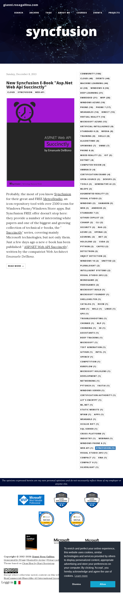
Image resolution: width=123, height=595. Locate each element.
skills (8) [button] (104, 136)
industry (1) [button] (88, 438)
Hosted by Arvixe (36, 560)
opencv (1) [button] (86, 356)
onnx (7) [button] (104, 145)
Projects (114, 12)
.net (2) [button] (102, 237)
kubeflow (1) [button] (88, 366)
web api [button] (39, 92)
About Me (64, 12)
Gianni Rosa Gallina (43, 556)
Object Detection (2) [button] (93, 256)
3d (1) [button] (102, 328)
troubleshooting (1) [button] (93, 318)
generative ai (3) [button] (105, 184)
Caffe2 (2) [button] (102, 246)
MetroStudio (52, 199)
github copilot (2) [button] (91, 217)
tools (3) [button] (86, 184)
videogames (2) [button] (89, 285)
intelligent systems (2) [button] (95, 270)
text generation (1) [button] (93, 347)
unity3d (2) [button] (108, 261)
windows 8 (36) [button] (99, 88)
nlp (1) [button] (101, 323)
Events (97, 12)
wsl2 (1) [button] (97, 308)
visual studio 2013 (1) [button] (93, 452)
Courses (82, 12)
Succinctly (14, 232)
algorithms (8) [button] (89, 141)
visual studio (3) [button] (91, 198)
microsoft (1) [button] (89, 342)
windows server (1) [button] (92, 390)
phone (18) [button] (86, 107)
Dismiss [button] (76, 584)
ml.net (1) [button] (86, 404)
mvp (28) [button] (105, 97)
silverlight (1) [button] (89, 467)
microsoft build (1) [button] (92, 289)
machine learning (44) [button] (94, 83)
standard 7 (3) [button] (89, 213)
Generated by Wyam (14, 560)
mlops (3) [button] (86, 189)
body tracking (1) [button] (91, 337)
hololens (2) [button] (88, 241)
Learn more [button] (81, 576)
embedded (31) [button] (89, 97)
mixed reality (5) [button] (91, 155)
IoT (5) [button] (108, 155)
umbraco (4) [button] (87, 169)
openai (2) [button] (100, 232)
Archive (34, 12)
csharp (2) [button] (86, 222)
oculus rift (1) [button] (89, 424)
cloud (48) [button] (86, 78)
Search (18, 12)
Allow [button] (103, 584)
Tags (48, 12)
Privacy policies (55, 560)
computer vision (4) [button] (92, 165)
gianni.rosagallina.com (20, 5)
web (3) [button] (84, 208)
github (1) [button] (86, 352)
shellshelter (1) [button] (90, 299)
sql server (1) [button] (89, 428)
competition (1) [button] (90, 361)
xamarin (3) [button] (105, 203)
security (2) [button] (87, 227)
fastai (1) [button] (104, 385)
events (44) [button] (103, 78)
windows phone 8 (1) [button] (93, 443)
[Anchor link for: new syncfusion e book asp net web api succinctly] (4, 83)
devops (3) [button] (109, 179)
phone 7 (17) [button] (103, 107)
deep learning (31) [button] (91, 93)
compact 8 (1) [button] (88, 462)
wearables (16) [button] (89, 112)
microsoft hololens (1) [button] (95, 371)
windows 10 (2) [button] (89, 261)
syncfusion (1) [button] (105, 448)
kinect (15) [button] (108, 112)
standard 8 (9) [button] (89, 131)
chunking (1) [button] (88, 328)
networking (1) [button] (90, 380)
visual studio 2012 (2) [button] (93, 275)
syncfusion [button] (25, 92)
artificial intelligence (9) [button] (97, 126)
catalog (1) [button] (87, 304)
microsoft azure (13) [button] (93, 121)
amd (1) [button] (84, 308)
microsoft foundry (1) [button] (94, 294)
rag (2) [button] (102, 227)
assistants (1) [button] (89, 332)
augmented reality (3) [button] (94, 193)
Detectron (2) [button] (89, 251)
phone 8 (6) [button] (87, 150)
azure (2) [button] (86, 232)
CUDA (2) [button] (104, 241)
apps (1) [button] (99, 414)
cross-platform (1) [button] (92, 433)
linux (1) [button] (110, 308)
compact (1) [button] (87, 457)
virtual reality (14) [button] (92, 117)
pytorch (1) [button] (87, 385)
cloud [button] (11, 92)
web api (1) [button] (86, 448)
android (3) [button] (99, 208)
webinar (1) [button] (105, 438)
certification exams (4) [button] (95, 174)
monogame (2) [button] (89, 280)
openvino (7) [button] (88, 145)
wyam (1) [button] (85, 414)
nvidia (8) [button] (107, 131)
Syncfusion (62, 194)
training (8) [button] (87, 136)
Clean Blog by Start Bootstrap (38, 563)
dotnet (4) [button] (87, 160)
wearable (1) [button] (88, 419)
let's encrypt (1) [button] (91, 400)
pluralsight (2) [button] (90, 265)
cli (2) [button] (99, 222)
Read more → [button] (16, 266)
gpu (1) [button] (84, 313)
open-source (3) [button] (90, 179)
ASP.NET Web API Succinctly (45, 247)
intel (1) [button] (100, 352)
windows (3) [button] (88, 203)
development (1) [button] (90, 376)
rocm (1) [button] (103, 304)
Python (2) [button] (87, 246)
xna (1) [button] (102, 457)
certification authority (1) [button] (98, 395)
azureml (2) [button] (87, 237)
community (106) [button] (90, 73)
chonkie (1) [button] (87, 323)
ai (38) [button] (84, 88)
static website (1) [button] (91, 409)
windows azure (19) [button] (92, 102)
